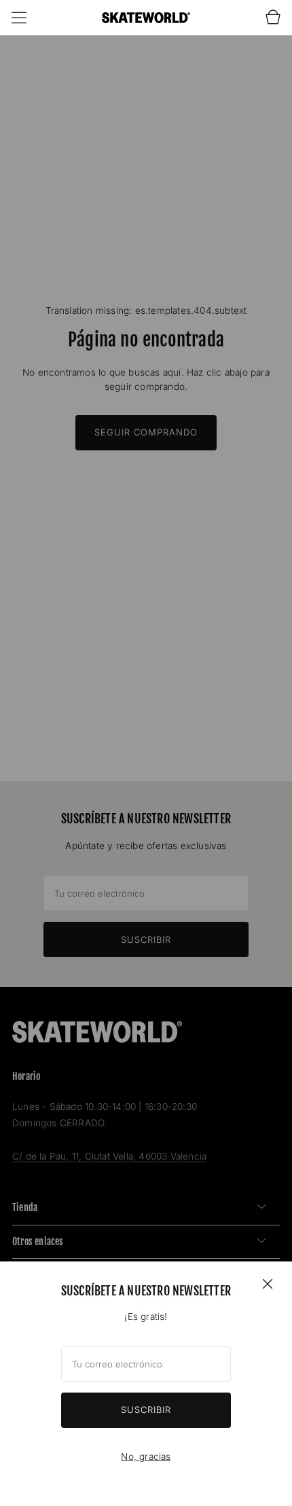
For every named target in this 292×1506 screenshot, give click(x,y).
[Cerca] (268, 1283)
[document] (146, 1383)
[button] (19, 18)
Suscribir (146, 1409)
